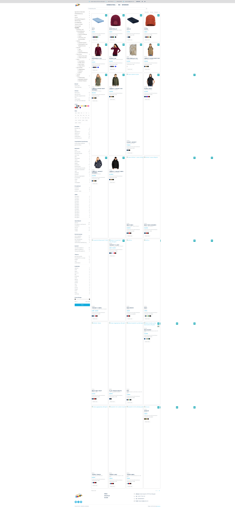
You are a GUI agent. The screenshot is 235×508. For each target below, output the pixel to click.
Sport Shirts (81, 64)
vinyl (76, 181)
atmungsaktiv (78, 236)
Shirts (77, 59)
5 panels (77, 187)
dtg (75, 130)
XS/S (79, 113)
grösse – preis (78, 191)
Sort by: (152, 12)
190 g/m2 (77, 207)
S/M (86, 117)
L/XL (76, 120)
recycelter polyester (80, 169)
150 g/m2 (77, 201)
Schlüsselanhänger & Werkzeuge (80, 19)
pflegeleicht (78, 237)
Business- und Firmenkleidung (80, 30)
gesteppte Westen (83, 79)
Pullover (80, 71)
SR (142, 1)
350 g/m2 (77, 214)
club (76, 277)
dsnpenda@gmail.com (129, 1)
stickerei (77, 134)
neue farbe (77, 99)
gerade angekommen (80, 95)
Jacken (78, 41)
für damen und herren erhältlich (80, 225)
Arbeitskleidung (79, 13)
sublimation (77, 136)
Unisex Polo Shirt (82, 57)
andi (76, 269)
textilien (77, 174)
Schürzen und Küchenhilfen (81, 38)
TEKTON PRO (78, 87)
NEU (119, 4)
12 (80, 117)
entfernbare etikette (80, 143)
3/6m (86, 120)
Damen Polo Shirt (82, 56)
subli (76, 285)
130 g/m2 (77, 198)
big (75, 274)
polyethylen (78, 166)
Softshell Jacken (82, 42)
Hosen (79, 36)
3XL (81, 115)
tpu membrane (78, 239)
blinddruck (77, 128)
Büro (76, 15)
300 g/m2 (77, 212)
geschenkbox (78, 145)
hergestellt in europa (80, 258)
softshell (77, 172)
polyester (77, 164)
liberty (76, 279)
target (76, 289)
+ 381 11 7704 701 (110, 1)
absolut (76, 268)
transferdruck (78, 138)
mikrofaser (77, 158)
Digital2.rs (158, 506)
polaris (76, 282)
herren (76, 227)
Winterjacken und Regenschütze (82, 45)
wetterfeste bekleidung (80, 242)
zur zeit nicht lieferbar (80, 100)
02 (86, 115)
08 (83, 117)
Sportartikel (79, 67)
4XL (83, 115)
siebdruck (77, 133)
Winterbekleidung (83, 52)
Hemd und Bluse (82, 34)
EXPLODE (77, 85)
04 (88, 115)
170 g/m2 (77, 204)
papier (76, 163)
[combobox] (116, 9)
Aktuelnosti (107, 495)
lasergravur (77, 131)
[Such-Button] (146, 9)
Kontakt (138, 1)
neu (76, 97)
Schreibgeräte (78, 22)
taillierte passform (79, 249)
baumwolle (77, 151)
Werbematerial (111, 4)
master (76, 281)
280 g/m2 (77, 211)
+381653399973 (119, 1)
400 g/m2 (77, 215)
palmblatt (77, 161)
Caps (79, 49)
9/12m (79, 122)
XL (75, 115)
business (77, 276)
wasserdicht (77, 241)
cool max (77, 155)
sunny (76, 287)
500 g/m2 (77, 217)
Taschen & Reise (79, 24)
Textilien (77, 27)
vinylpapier (77, 182)
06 (75, 117)
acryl (76, 150)
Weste (78, 76)
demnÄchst (77, 94)
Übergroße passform (80, 251)
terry (76, 292)
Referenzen (125, 4)
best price (77, 92)
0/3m (83, 120)
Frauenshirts (81, 61)
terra (76, 290)
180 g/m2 (77, 206)
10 (78, 117)
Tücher (78, 74)
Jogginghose (81, 69)
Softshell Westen (82, 80)
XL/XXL (79, 120)
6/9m (76, 122)
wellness (77, 294)
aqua (76, 271)
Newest (156, 12)
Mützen (78, 47)
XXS (76, 113)
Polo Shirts (79, 54)
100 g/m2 (77, 196)
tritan (76, 179)
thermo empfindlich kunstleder (80, 177)
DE (144, 1)
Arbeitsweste (81, 77)
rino (76, 284)
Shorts (80, 72)
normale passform (79, 247)
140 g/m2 (77, 199)
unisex (76, 230)
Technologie (78, 26)
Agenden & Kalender (80, 11)
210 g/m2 (77, 209)
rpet (76, 171)
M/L (88, 117)
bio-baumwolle (78, 153)
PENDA (105, 493)
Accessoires (81, 32)
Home (76, 17)
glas (76, 156)
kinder (76, 229)
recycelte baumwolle (80, 168)
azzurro (77, 273)
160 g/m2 (77, 202)
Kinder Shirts (81, 62)
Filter (82, 304)
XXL (78, 115)
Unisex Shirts (81, 66)
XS (81, 113)
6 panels (77, 189)
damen (76, 222)
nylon (76, 160)
